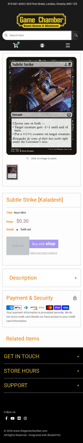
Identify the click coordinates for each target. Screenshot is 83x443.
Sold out (18, 246)
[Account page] (42, 45)
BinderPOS (53, 435)
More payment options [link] (43, 253)
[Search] (76, 35)
